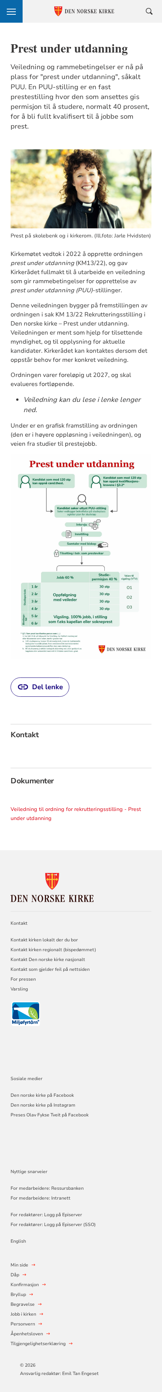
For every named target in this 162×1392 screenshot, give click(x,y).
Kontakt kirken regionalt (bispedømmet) (53, 950)
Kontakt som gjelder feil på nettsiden (50, 969)
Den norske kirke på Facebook (42, 1095)
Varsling (19, 989)
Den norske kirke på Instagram (43, 1105)
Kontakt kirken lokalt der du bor (45, 940)
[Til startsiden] (52, 886)
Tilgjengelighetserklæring (38, 1344)
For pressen (23, 979)
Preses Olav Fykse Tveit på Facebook (50, 1115)
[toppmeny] (11, 11)
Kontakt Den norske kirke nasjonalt (48, 959)
